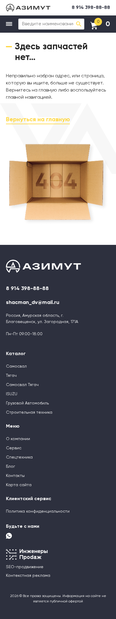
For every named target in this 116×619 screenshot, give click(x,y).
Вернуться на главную (38, 120)
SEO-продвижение (24, 567)
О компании (18, 439)
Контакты (15, 476)
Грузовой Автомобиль (27, 403)
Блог (10, 466)
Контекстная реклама (28, 576)
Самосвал (16, 366)
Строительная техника (29, 412)
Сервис (13, 448)
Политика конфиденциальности (38, 511)
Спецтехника (19, 457)
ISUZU (11, 394)
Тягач (11, 376)
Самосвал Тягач (22, 385)
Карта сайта (19, 485)
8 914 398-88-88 (91, 7)
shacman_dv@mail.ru (32, 302)
